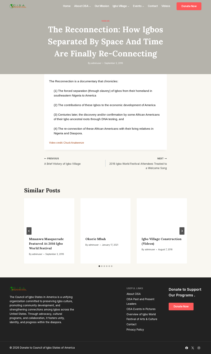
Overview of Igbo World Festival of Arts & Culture (142, 317)
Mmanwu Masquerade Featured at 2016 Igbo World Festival (46, 243)
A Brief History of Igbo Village (62, 161)
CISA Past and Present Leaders (140, 302)
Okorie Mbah (95, 239)
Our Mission (102, 6)
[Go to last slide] (29, 231)
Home (66, 6)
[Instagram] (198, 347)
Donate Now (188, 6)
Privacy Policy (135, 329)
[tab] (99, 266)
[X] (192, 347)
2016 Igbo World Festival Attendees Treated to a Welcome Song (138, 163)
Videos (165, 6)
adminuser (96, 63)
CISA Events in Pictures (141, 309)
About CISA (134, 293)
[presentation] (49, 215)
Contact (153, 6)
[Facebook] (186, 347)
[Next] (181, 231)
